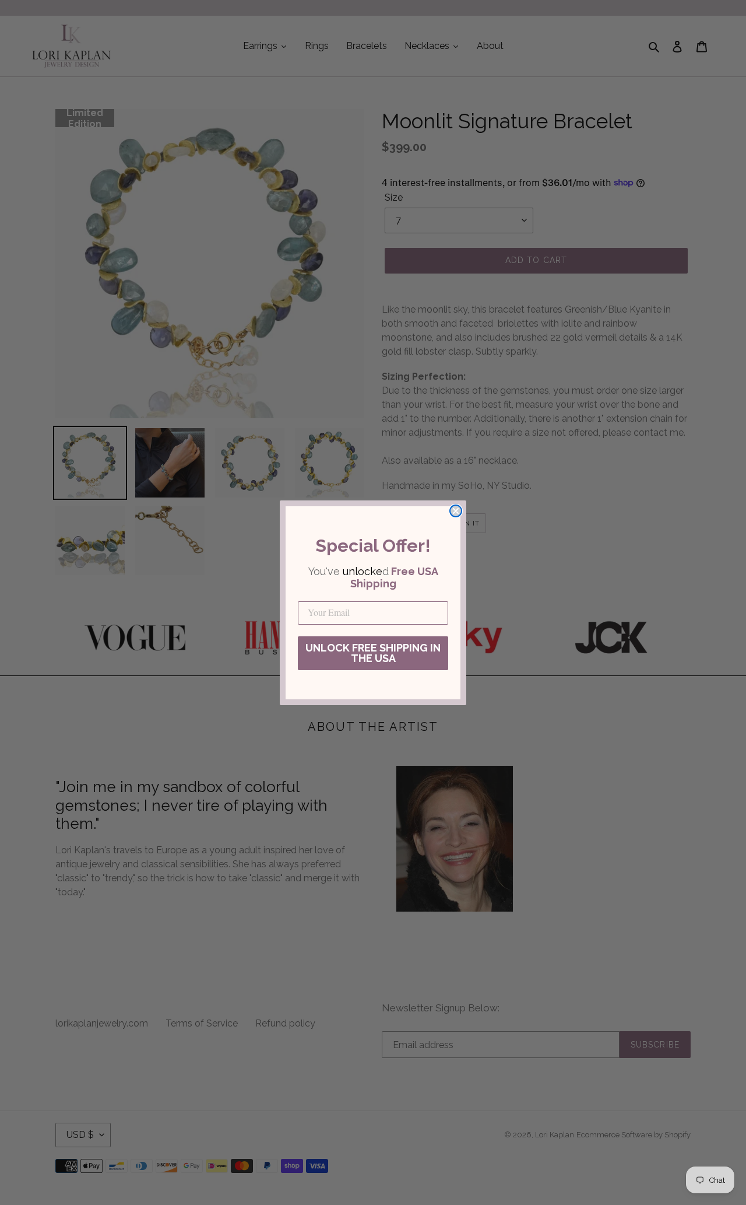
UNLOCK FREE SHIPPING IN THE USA (373, 653)
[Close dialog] (456, 511)
